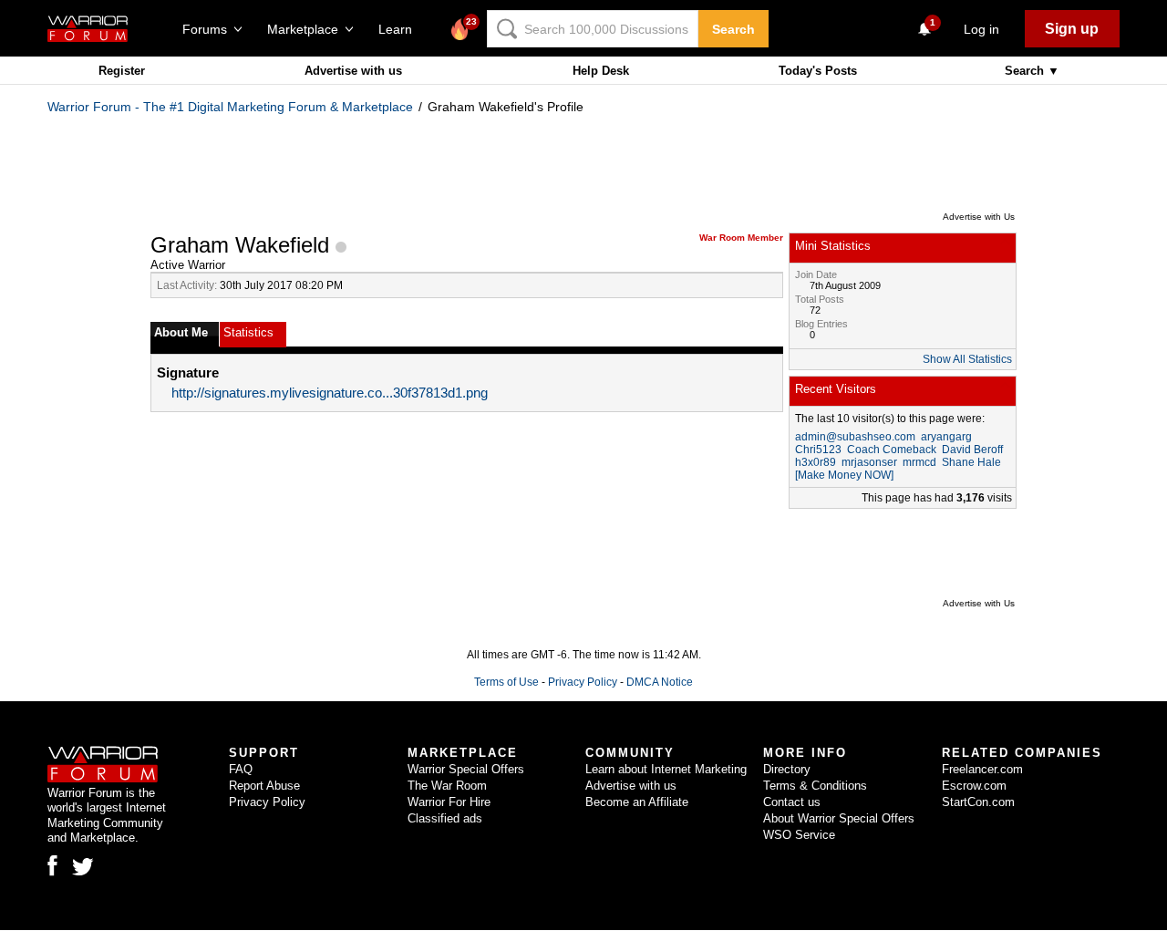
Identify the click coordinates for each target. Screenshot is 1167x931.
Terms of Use (506, 682)
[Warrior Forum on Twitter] (83, 867)
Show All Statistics (967, 359)
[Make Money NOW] (844, 475)
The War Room (447, 785)
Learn (400, 29)
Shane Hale (971, 462)
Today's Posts (818, 71)
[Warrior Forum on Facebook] (52, 865)
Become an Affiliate (636, 802)
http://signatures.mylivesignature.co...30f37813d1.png (329, 393)
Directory (787, 769)
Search (733, 29)
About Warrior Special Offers (838, 818)
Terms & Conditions (815, 785)
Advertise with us (353, 71)
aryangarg (946, 436)
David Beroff (972, 449)
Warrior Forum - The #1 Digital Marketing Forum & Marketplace (230, 106)
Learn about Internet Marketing (666, 769)
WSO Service (799, 835)
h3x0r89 (815, 462)
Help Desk (601, 71)
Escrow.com (974, 785)
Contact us (792, 802)
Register (121, 71)
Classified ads (445, 818)
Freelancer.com (982, 769)
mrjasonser (869, 462)
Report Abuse (264, 785)
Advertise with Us (979, 217)
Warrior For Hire (449, 802)
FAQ (241, 769)
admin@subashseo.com (855, 436)
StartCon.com (978, 802)
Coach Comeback (891, 449)
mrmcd (919, 462)
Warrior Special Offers (466, 769)
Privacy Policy (582, 682)
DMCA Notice (659, 682)
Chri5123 (818, 449)
